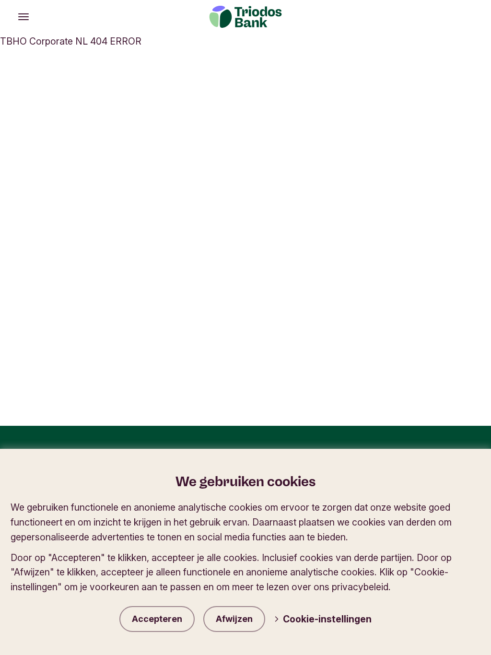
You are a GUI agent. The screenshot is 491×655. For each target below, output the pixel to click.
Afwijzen (234, 619)
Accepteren (157, 619)
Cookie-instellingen (327, 619)
